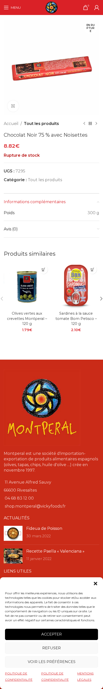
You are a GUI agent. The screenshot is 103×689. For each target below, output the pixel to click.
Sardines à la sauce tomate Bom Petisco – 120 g (76, 318)
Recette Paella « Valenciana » (55, 551)
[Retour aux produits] (90, 124)
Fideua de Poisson (44, 528)
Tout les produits (41, 123)
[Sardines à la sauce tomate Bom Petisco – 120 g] (76, 286)
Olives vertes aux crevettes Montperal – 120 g (27, 318)
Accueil (11, 123)
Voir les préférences (52, 661)
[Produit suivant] (96, 124)
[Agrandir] (13, 106)
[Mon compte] (97, 7)
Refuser (51, 648)
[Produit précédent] (84, 124)
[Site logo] (51, 7)
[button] (95, 583)
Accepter (51, 634)
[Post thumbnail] (13, 533)
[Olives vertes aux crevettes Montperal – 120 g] (27, 286)
